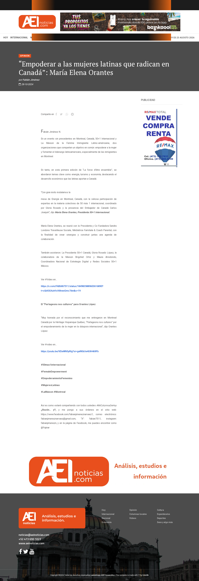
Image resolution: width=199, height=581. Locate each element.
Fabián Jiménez (31, 79)
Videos (132, 518)
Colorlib (145, 575)
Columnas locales (138, 514)
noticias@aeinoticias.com (34, 535)
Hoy (6, 37)
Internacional (19, 37)
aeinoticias (95, 575)
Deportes (161, 518)
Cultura (160, 510)
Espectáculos (163, 514)
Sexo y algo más (165, 522)
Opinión (25, 56)
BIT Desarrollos (108, 575)
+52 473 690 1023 (30, 539)
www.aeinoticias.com (31, 543)
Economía (106, 522)
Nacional (106, 518)
